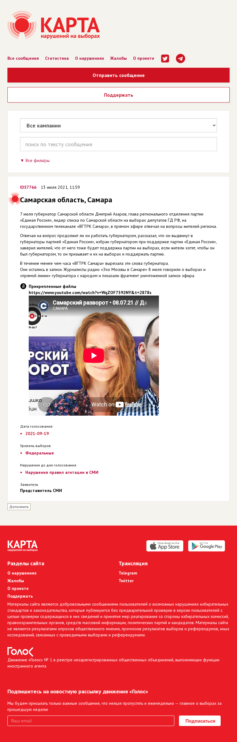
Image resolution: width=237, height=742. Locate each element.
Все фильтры (38, 160)
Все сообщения (23, 58)
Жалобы (118, 58)
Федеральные (39, 453)
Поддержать (118, 95)
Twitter (126, 580)
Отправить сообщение (119, 75)
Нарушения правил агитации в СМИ (61, 472)
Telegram (127, 573)
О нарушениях (89, 58)
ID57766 (28, 187)
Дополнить (19, 506)
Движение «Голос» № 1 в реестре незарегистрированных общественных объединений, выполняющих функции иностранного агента (113, 663)
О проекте (143, 58)
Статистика (57, 58)
